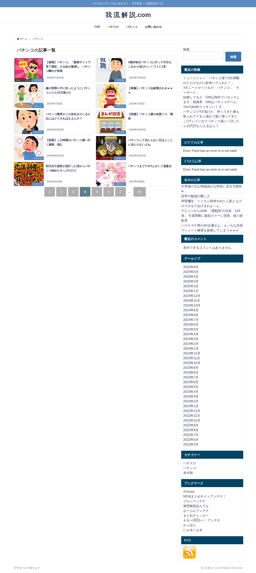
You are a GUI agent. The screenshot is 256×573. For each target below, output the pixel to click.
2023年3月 (191, 396)
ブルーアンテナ (194, 501)
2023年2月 (191, 401)
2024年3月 (191, 338)
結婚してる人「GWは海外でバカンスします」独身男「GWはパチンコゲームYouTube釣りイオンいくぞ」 (211, 102)
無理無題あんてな (196, 505)
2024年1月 (191, 348)
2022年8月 (191, 430)
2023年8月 (191, 372)
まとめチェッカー (196, 515)
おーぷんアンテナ (196, 510)
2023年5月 (191, 386)
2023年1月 (191, 406)
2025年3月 (191, 281)
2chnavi (188, 491)
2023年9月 (191, 367)
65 (139, 191)
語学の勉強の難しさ (195, 196)
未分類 (188, 472)
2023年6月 (191, 382)
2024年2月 (191, 343)
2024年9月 (191, 310)
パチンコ (131, 26)
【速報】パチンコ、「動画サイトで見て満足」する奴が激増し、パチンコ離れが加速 (68, 66)
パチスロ (113, 26)
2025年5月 (191, 271)
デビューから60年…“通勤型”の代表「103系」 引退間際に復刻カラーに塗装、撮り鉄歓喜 (212, 215)
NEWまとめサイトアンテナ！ (204, 496)
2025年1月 (191, 290)
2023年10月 (191, 362)
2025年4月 (191, 276)
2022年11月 (191, 415)
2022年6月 (191, 439)
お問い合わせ (153, 26)
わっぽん (189, 525)
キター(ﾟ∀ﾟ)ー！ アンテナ (201, 520)
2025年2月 (191, 286)
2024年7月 (191, 319)
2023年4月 (191, 391)
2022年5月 (191, 444)
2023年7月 (191, 377)
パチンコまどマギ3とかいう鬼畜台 (150, 166)
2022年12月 (191, 410)
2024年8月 (191, 314)
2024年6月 (191, 324)
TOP (97, 26)
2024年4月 (191, 334)
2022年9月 (191, 425)
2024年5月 (191, 329)
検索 (186, 49)
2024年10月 (191, 305)
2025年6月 (191, 267)
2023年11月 (191, 358)
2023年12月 (191, 353)
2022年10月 (191, 420)
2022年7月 (191, 434)
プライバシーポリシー (27, 568)
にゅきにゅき (192, 529)
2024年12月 (191, 295)
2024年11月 (191, 300)
